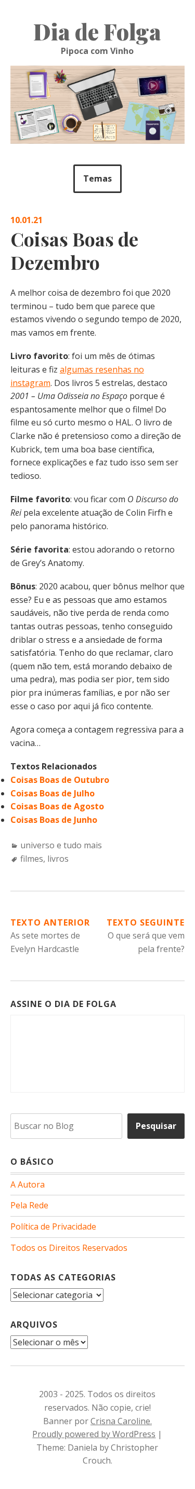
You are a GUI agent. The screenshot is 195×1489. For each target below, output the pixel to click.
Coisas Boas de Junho (53, 819)
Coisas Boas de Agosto (57, 806)
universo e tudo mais (61, 845)
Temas (97, 178)
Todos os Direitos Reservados (68, 1247)
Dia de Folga (97, 31)
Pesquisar (156, 1126)
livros (58, 858)
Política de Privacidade (53, 1226)
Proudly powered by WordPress (93, 1434)
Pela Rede (29, 1205)
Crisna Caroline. (121, 1421)
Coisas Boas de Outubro (59, 779)
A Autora (27, 1184)
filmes (31, 858)
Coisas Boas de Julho (52, 793)
